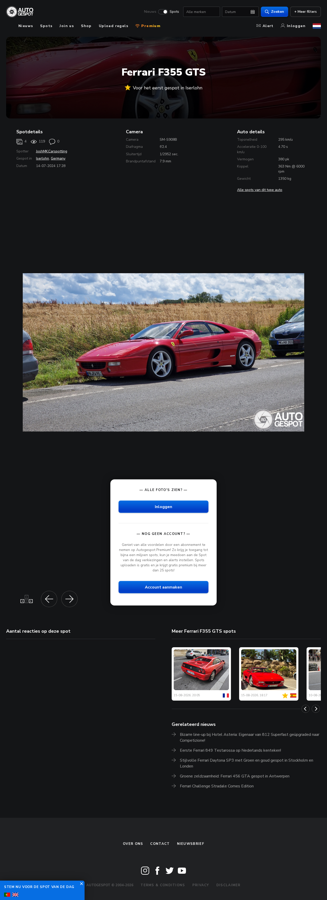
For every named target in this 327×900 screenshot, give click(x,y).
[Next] (316, 709)
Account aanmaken (163, 587)
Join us (67, 25)
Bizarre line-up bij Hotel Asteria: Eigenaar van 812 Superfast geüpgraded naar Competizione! (249, 737)
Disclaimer (228, 885)
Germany (58, 158)
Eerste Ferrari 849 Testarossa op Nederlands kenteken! (230, 750)
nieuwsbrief (190, 844)
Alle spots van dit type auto (259, 189)
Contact (160, 844)
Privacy (200, 885)
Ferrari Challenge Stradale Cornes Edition (217, 786)
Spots (174, 12)
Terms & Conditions (163, 885)
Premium (150, 25)
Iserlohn (42, 158)
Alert (268, 25)
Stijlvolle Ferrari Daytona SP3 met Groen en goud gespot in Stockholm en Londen (246, 763)
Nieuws (150, 12)
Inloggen (296, 25)
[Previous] (305, 709)
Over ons (133, 844)
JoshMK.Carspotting (51, 151)
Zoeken (277, 11)
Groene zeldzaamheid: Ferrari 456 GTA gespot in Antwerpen (234, 776)
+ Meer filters (305, 11)
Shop (86, 25)
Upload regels (113, 25)
